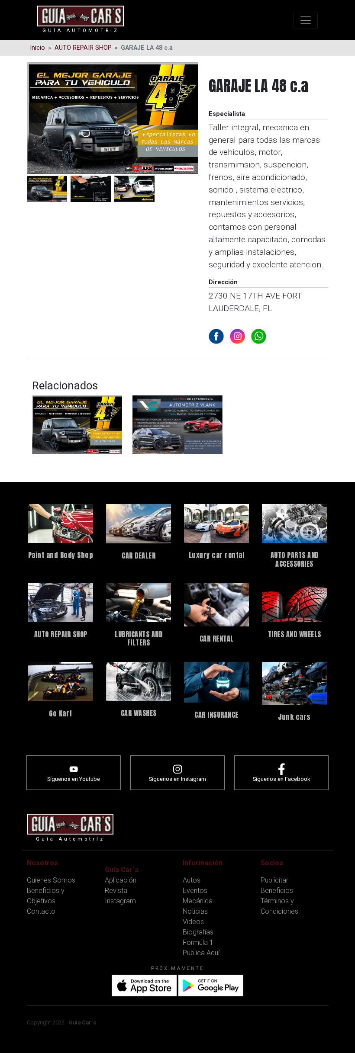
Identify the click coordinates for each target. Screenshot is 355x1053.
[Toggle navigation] (306, 20)
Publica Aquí (201, 953)
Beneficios (277, 890)
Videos (193, 922)
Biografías (198, 932)
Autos (191, 880)
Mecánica (198, 901)
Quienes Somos (51, 880)
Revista (116, 890)
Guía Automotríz (80, 30)
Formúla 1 (198, 942)
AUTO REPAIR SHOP (83, 47)
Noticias (195, 911)
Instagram (120, 901)
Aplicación (120, 880)
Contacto (41, 911)
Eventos (195, 890)
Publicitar (274, 880)
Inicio (37, 47)
